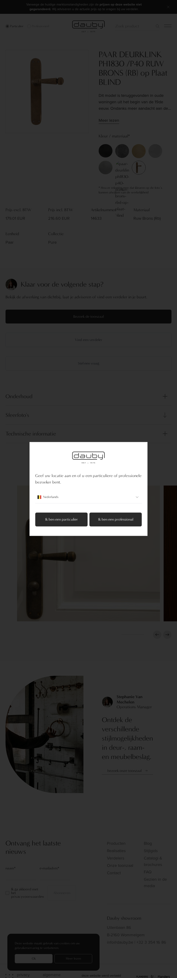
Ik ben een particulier (61, 519)
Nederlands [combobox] (50, 497)
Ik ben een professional (115, 519)
